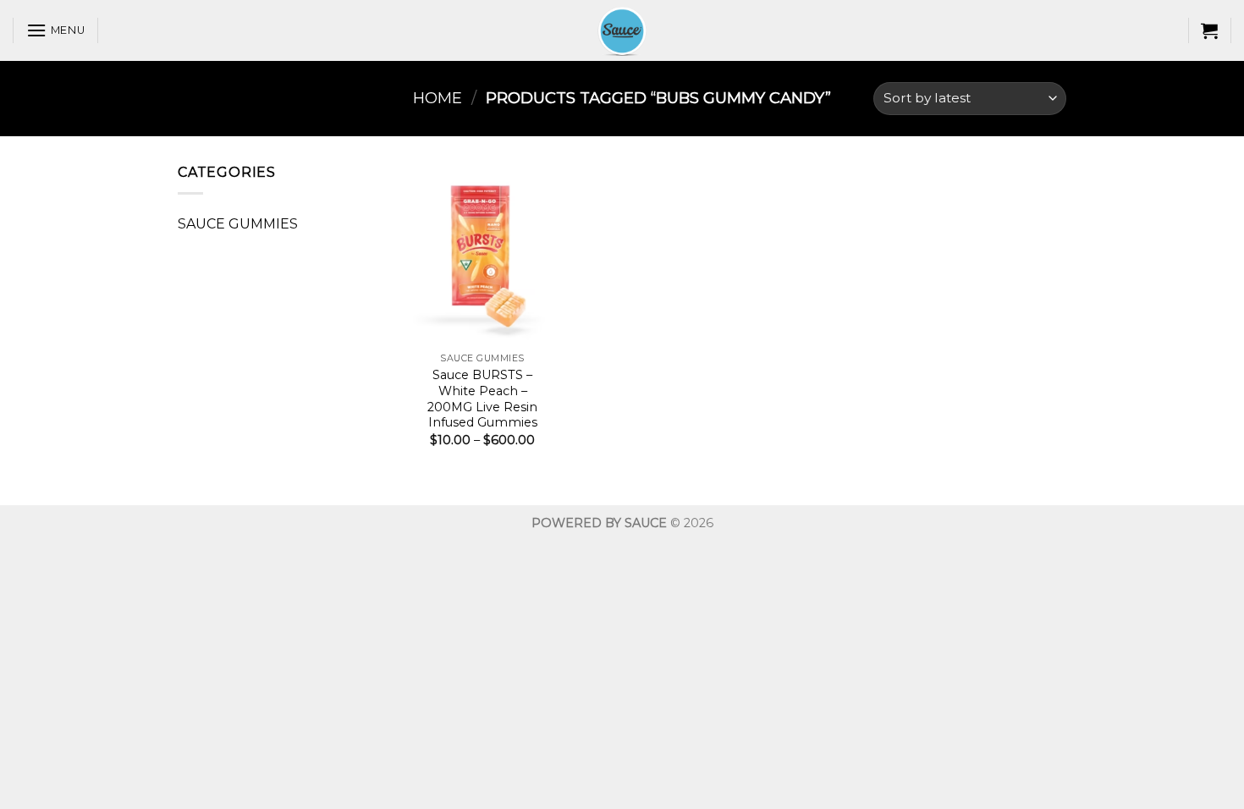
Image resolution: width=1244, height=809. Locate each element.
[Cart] (1209, 30)
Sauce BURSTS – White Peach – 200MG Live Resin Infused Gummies (482, 398)
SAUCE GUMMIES (238, 224)
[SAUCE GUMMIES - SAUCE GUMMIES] (622, 30)
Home (437, 97)
